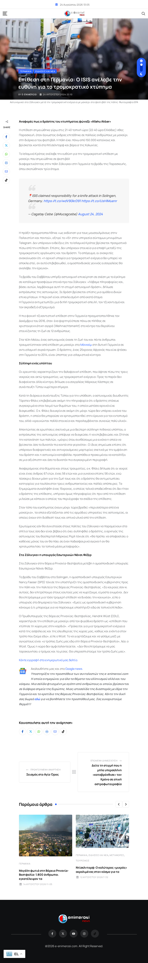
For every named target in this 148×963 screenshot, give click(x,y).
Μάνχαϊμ (86, 345)
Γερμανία (24, 863)
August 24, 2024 (90, 214)
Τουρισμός (82, 860)
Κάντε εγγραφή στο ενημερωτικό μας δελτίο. (48, 660)
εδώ (37, 699)
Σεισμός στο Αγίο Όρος (42, 774)
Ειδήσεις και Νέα (98, 855)
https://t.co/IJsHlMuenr (99, 201)
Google (70, 669)
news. (79, 669)
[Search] (143, 13)
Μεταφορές (117, 855)
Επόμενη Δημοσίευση (104, 760)
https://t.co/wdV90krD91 (62, 201)
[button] (119, 804)
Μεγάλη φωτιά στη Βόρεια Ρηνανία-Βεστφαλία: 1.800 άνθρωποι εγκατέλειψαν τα (44, 875)
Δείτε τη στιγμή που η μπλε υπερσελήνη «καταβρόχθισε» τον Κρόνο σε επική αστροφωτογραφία (107, 774)
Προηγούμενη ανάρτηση (46, 769)
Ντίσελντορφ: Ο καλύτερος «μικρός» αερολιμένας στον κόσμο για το (101, 870)
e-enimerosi (29, 94)
